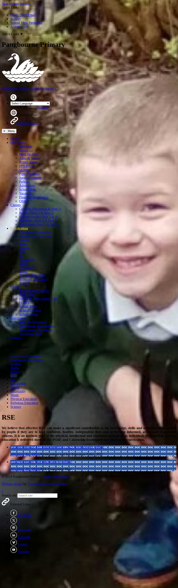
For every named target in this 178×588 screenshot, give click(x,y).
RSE (22, 252)
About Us (26, 150)
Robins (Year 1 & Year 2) (36, 213)
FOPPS (24, 302)
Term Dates (27, 294)
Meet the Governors (32, 322)
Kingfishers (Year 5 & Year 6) (39, 224)
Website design (12, 484)
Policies (24, 181)
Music (23, 271)
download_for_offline (89, 447)
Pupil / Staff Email (23, 15)
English (24, 240)
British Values (28, 162)
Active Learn (19, 26)
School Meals (28, 306)
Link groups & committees (37, 326)
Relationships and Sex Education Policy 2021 (42, 447)
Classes (15, 205)
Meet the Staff (28, 154)
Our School (18, 142)
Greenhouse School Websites (48, 484)
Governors (17, 318)
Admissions (27, 185)
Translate (42, 107)
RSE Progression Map (26, 462)
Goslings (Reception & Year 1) (40, 209)
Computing (27, 259)
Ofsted (23, 201)
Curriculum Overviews (35, 232)
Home (14, 138)
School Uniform (30, 310)
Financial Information (34, 197)
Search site (9, 495)
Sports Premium (30, 177)
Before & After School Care (38, 298)
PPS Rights (27, 166)
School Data (27, 189)
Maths (23, 244)
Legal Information (56, 476)
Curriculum (19, 228)
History (24, 248)
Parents (15, 287)
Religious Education (33, 279)
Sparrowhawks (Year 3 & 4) (38, 216)
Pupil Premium (29, 174)
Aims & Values (29, 158)
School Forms (28, 314)
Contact (15, 337)
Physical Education (32, 275)
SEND (23, 170)
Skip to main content (16, 3)
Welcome (25, 146)
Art (21, 255)
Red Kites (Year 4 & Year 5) (38, 220)
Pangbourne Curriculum (35, 236)
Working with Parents (34, 291)
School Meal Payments (26, 22)
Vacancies (26, 193)
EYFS (23, 263)
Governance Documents (35, 330)
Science (24, 283)
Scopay (15, 19)
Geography (27, 267)
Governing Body (30, 334)
